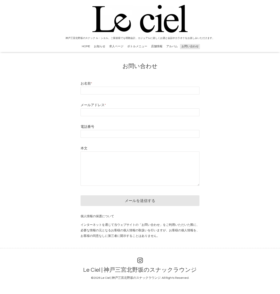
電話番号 (87, 127)
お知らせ (99, 46)
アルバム (172, 46)
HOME (86, 46)
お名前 (86, 83)
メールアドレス (93, 105)
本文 (84, 148)
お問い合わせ (190, 46)
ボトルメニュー (137, 46)
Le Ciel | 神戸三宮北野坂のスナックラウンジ (140, 270)
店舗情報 (156, 46)
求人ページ (116, 46)
